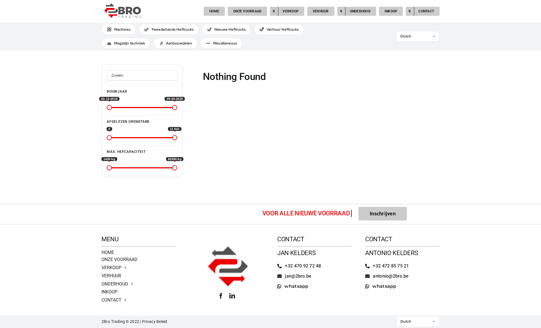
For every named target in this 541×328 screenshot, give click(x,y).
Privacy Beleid (154, 321)
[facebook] (221, 296)
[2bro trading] (122, 6)
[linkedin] (232, 296)
